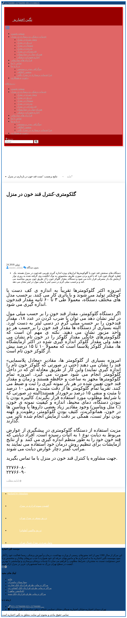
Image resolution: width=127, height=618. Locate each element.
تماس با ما (16, 63)
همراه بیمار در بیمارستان (29, 54)
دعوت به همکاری (19, 78)
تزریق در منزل (24, 42)
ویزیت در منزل (24, 48)
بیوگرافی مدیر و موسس (29, 69)
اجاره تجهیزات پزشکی (28, 57)
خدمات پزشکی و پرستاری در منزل (28, 36)
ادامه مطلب (12, 480)
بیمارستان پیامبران (17, 582)
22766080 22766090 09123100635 (21, 3)
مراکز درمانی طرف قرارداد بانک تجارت (28, 585)
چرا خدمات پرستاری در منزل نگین (34, 75)
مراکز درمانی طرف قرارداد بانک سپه (27, 594)
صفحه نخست (18, 33)
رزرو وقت (10, 83)
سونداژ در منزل (25, 45)
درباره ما (15, 66)
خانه (10, 579)
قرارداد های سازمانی (21, 60)
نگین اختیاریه (23, 20)
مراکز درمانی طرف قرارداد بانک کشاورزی (30, 588)
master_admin (16, 267)
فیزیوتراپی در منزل (27, 51)
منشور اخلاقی (24, 72)
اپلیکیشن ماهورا (16, 591)
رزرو (10, 138)
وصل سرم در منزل (27, 39)
